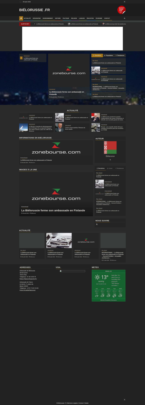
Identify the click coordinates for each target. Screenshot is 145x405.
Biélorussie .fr (34, 10)
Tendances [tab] (120, 55)
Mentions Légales (72, 403)
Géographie (37, 18)
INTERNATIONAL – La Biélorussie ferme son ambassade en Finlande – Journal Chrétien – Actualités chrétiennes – (108, 88)
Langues (82, 18)
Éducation (90, 18)
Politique (66, 18)
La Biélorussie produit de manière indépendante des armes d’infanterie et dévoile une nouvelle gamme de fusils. (112, 118)
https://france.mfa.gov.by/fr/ (28, 279)
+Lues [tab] (110, 168)
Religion (74, 18)
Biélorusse (61, 97)
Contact (107, 18)
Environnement (48, 18)
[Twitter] (110, 159)
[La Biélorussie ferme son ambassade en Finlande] (69, 70)
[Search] (125, 18)
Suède (86, 403)
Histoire (58, 18)
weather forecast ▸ (109, 300)
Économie (99, 18)
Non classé (95, 60)
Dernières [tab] (98, 55)
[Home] (21, 18)
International (27, 56)
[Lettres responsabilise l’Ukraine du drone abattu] (59, 127)
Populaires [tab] (109, 55)
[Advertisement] (72, 38)
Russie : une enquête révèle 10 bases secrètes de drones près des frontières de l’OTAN (112, 128)
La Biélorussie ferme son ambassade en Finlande (49, 24)
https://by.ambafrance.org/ (28, 290)
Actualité (27, 18)
